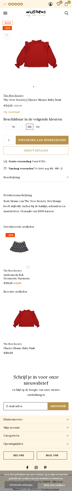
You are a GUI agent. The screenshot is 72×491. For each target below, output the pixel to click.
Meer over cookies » (54, 485)
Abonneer (58, 406)
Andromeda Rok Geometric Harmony (16, 276)
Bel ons (18, 455)
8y (13, 126)
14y (38, 126)
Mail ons (52, 455)
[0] (66, 4)
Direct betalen (36, 150)
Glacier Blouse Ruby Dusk (19, 348)
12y (30, 126)
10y (21, 126)
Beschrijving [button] (11, 177)
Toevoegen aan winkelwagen (42, 140)
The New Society (13, 95)
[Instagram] (36, 467)
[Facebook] (27, 467)
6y (6, 126)
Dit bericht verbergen (21, 485)
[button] (5, 13)
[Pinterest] (45, 467)
